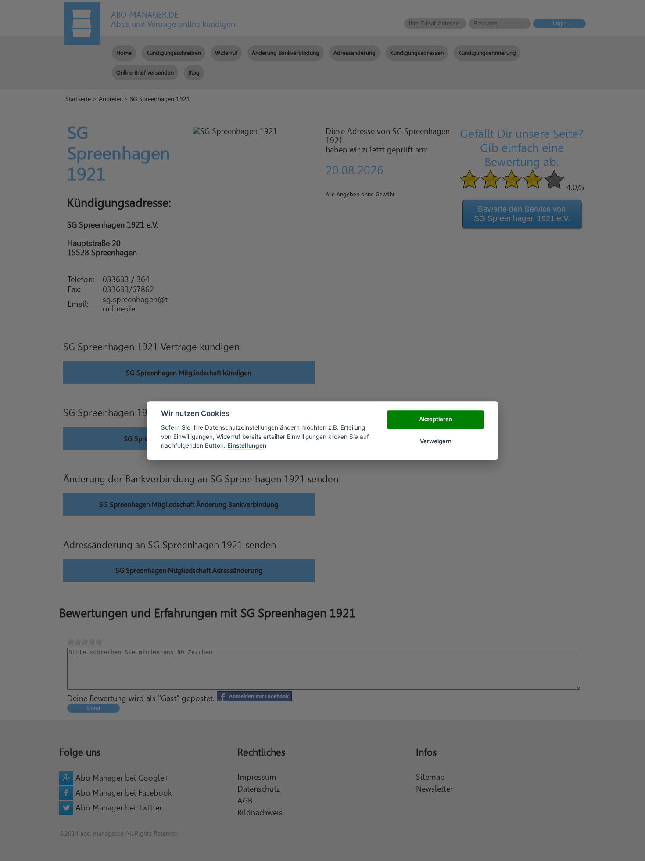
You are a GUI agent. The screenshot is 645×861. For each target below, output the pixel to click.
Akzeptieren (435, 419)
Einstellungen (246, 445)
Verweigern (436, 441)
